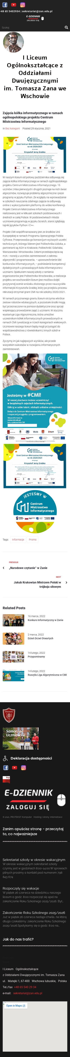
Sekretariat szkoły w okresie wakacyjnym (34, 860)
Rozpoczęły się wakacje (21, 888)
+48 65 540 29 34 (25, 987)
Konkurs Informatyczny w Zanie (45, 620)
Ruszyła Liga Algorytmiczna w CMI (47, 674)
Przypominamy (36, 656)
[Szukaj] (33, 27)
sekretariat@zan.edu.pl (37, 11)
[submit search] (66, 27)
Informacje (18, 539)
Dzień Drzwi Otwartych (40, 638)
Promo (32, 539)
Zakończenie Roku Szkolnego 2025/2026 (34, 913)
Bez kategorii (12, 128)
